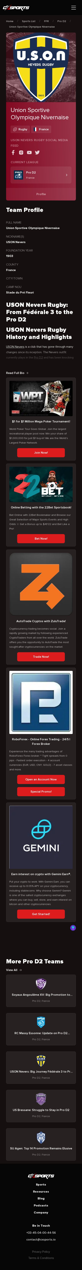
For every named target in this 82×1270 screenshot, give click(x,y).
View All (11, 970)
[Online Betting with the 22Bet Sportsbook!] (41, 484)
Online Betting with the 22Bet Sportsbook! (41, 507)
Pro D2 (61, 21)
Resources (41, 1192)
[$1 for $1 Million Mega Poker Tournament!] (41, 398)
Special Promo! (41, 792)
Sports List (28, 21)
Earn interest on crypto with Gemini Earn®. (41, 874)
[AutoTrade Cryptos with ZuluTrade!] (41, 584)
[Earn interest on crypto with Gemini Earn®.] (41, 837)
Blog (41, 1198)
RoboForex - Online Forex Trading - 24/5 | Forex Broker (41, 741)
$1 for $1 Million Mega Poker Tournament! (41, 421)
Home (9, 21)
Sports (41, 1184)
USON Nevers (15, 347)
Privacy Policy (41, 1252)
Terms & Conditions (41, 1258)
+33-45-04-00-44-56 (41, 1233)
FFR (46, 21)
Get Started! (41, 914)
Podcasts (41, 1205)
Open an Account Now (41, 779)
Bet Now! (41, 539)
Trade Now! (41, 657)
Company (41, 1212)
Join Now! (41, 453)
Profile (41, 194)
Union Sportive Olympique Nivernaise (32, 26)
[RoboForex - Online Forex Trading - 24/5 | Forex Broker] (41, 702)
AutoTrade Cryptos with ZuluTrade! (41, 621)
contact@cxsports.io (41, 1239)
